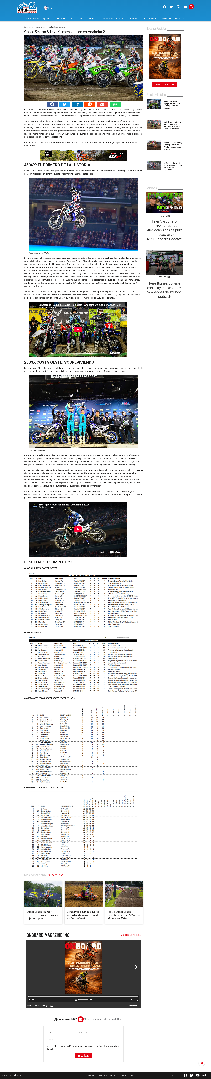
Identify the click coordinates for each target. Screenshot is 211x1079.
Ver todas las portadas (131, 934)
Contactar (90, 1075)
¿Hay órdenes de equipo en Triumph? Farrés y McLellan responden (172, 104)
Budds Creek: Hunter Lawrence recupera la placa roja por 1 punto (42, 915)
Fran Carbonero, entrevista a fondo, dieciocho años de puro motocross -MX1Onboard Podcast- (165, 230)
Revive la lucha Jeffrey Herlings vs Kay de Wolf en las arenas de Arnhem (173, 145)
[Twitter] (171, 6)
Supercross (28, 27)
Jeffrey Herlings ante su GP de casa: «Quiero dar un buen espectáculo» (173, 166)
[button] (52, 104)
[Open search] (191, 6)
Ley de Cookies (127, 1075)
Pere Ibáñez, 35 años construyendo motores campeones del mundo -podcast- (165, 290)
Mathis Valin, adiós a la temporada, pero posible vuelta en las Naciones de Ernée (173, 125)
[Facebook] (164, 6)
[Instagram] (178, 6)
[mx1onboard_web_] (83, 160)
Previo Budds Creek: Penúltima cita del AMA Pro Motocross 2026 (123, 915)
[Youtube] (185, 6)
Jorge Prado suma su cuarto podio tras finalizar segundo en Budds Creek (83, 915)
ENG (50, 7)
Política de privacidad (107, 1075)
